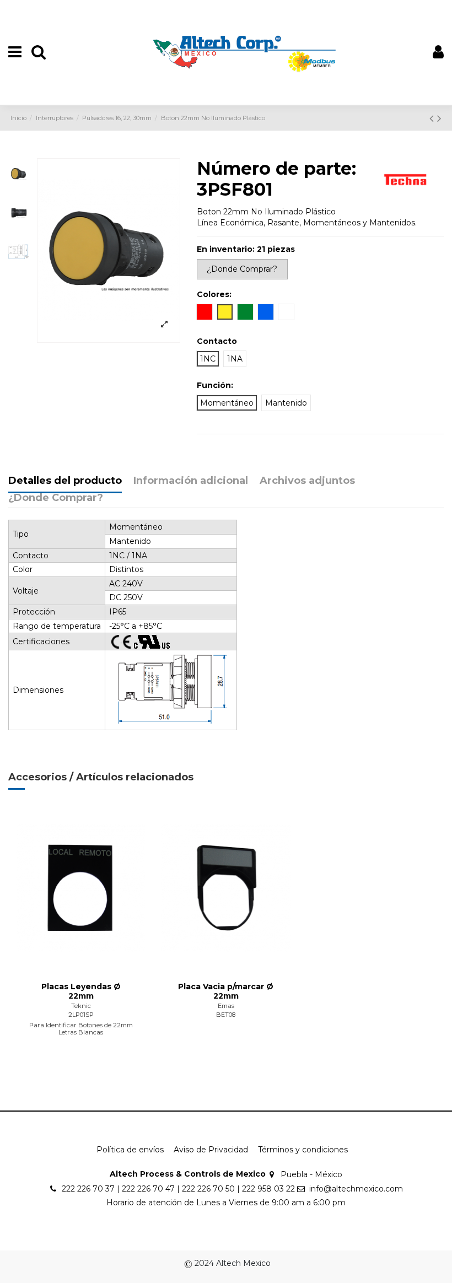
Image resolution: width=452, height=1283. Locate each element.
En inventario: (226, 249)
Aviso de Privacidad (211, 1150)
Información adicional (190, 481)
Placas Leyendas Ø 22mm (81, 991)
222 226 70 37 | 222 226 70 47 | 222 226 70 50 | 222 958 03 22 (178, 1189)
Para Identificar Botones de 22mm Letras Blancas (81, 1028)
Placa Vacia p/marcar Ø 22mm (225, 991)
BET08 (225, 1014)
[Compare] (81, 967)
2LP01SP (81, 1014)
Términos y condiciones (303, 1150)
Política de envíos (130, 1150)
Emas (226, 1006)
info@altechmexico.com (356, 1189)
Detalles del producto (65, 481)
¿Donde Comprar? (55, 498)
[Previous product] (433, 118)
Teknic (81, 1006)
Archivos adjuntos (307, 481)
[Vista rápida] (96, 967)
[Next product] (439, 118)
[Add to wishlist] (65, 967)
